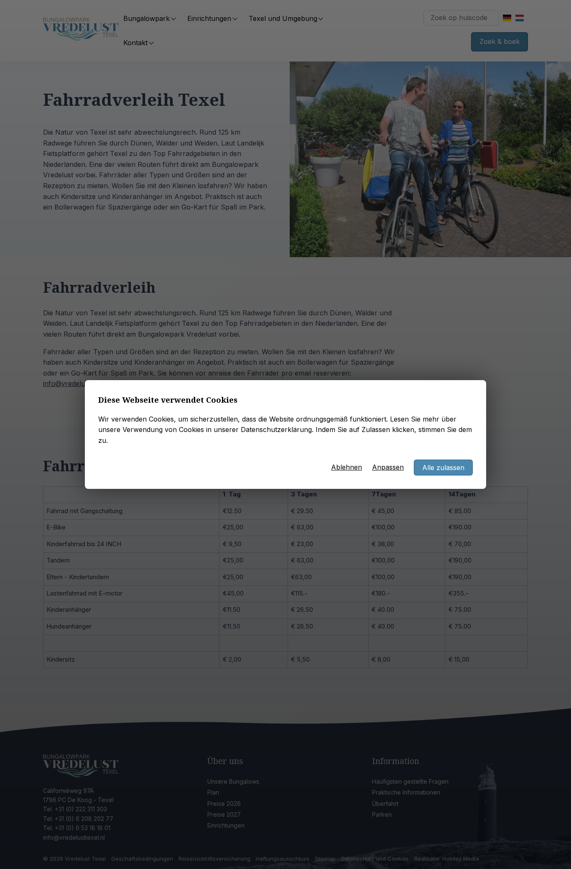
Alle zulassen (443, 467)
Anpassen (388, 467)
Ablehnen (346, 467)
